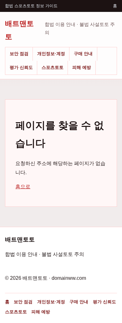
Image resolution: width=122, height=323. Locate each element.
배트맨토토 (19, 30)
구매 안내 (83, 53)
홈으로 (22, 186)
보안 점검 (19, 53)
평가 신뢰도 (21, 67)
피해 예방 (81, 67)
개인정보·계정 (51, 53)
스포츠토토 (53, 67)
